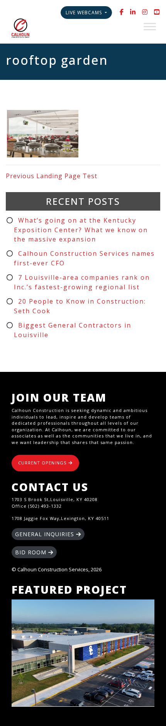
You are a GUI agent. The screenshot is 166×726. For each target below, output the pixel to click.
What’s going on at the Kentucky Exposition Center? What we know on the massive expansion (81, 229)
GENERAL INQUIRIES (45, 534)
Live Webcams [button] (84, 12)
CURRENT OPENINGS (43, 463)
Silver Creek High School (83, 653)
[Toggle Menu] (150, 26)
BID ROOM (31, 552)
